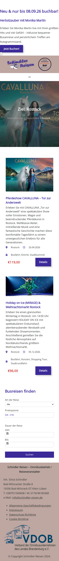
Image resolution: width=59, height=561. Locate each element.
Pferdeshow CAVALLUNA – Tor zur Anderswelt (28, 200)
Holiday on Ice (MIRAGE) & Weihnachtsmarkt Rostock (23, 305)
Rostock (15, 247)
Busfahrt (15, 254)
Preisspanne (11, 410)
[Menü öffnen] (29, 77)
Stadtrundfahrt (19, 363)
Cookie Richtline (18, 519)
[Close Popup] (1, 53)
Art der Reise (12, 399)
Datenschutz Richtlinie (22, 514)
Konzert (25, 359)
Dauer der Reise (13, 425)
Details (43, 262)
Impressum (16, 510)
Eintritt (25, 254)
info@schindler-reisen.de (27, 497)
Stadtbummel (37, 254)
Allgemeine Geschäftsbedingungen (30, 505)
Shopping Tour (39, 359)
